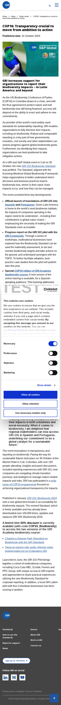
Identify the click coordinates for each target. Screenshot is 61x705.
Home (5, 16)
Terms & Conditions (33, 691)
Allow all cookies (30, 394)
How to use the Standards (10, 636)
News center (24, 16)
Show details (44, 385)
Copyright (20, 691)
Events (33, 629)
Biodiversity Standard (38, 166)
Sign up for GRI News (15, 661)
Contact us (35, 645)
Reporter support (11, 643)
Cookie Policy (41, 333)
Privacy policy (8, 691)
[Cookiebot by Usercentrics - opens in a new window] (43, 290)
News (13, 16)
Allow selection (30, 404)
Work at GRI (36, 640)
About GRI (35, 634)
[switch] (52, 353)
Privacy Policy (16, 330)
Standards (8, 629)
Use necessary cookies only (30, 413)
